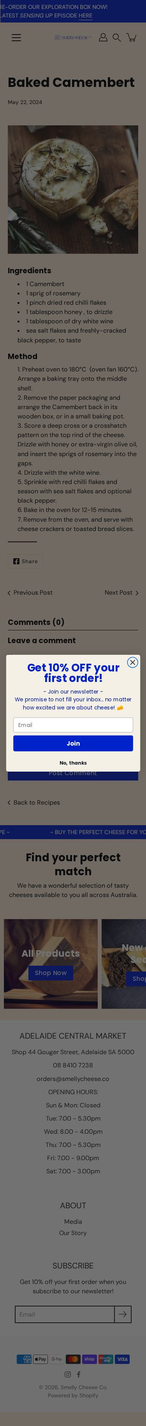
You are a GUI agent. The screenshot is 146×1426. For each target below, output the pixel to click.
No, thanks (72, 762)
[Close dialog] (132, 662)
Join (73, 743)
